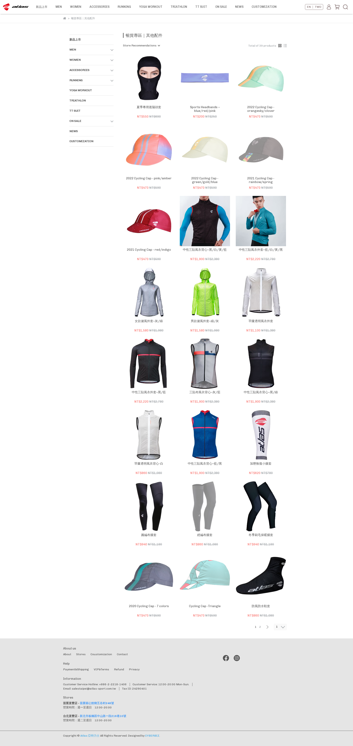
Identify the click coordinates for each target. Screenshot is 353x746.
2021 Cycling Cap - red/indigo (149, 250)
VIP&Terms (101, 669)
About (67, 654)
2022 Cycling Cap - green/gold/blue (204, 180)
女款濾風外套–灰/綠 (149, 321)
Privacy (134, 669)
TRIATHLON (179, 7)
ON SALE (221, 7)
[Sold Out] (210, 78)
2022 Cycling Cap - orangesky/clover (261, 109)
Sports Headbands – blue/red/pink (205, 109)
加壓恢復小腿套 (260, 463)
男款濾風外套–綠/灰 (205, 321)
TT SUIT (201, 7)
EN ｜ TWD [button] (314, 7)
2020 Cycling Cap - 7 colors (149, 606)
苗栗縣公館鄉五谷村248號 (97, 703)
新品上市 (41, 7)
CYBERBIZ (152, 735)
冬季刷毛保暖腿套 (261, 535)
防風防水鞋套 (261, 606)
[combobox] (141, 45)
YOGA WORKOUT (150, 7)
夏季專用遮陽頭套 (149, 107)
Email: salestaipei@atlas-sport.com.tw (89, 688)
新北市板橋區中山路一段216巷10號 (103, 716)
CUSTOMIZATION (264, 7)
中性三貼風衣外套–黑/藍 (149, 392)
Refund (119, 669)
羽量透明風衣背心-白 (148, 463)
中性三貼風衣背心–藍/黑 (205, 463)
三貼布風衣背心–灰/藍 (204, 392)
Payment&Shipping (76, 669)
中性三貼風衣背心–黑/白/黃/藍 (205, 250)
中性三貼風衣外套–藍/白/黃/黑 (261, 250)
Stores (81, 654)
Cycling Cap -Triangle (205, 606)
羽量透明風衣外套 (261, 321)
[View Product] (143, 78)
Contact (122, 654)
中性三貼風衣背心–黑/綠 (261, 392)
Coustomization (101, 654)
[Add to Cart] (154, 78)
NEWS (239, 7)
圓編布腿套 (148, 535)
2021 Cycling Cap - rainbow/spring (260, 180)
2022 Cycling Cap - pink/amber (149, 178)
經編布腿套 (204, 535)
